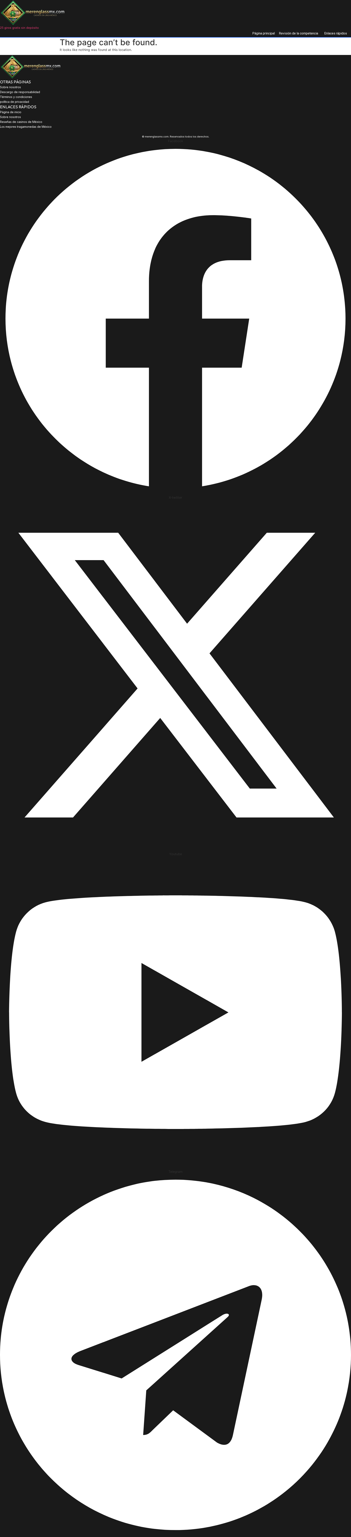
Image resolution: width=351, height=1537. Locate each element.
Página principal (263, 33)
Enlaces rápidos (335, 33)
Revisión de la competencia (298, 33)
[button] (299, 33)
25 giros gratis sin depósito (19, 27)
